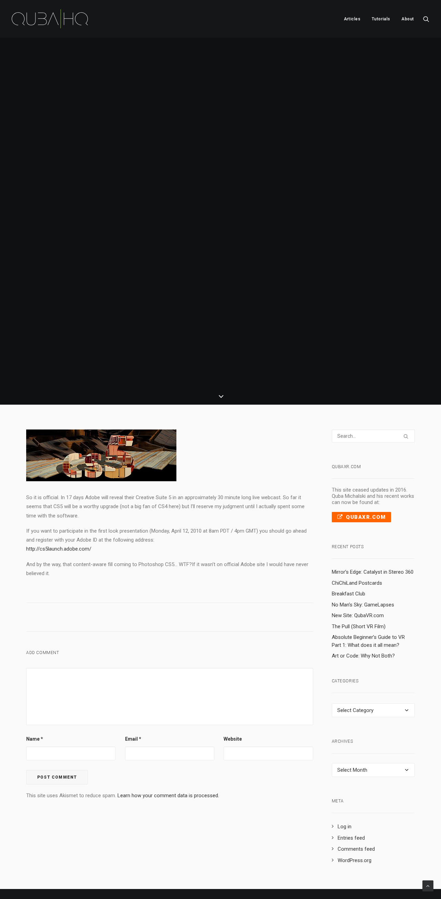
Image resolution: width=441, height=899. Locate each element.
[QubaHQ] (50, 18)
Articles (352, 19)
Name (34, 739)
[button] (426, 19)
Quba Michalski (283, 239)
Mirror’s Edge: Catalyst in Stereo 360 (372, 572)
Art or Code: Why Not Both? (363, 656)
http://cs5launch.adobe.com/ (58, 549)
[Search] (373, 436)
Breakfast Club (348, 594)
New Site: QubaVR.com (358, 615)
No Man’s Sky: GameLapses (363, 605)
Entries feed (351, 838)
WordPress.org (354, 860)
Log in (344, 826)
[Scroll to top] (427, 885)
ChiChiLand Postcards (357, 583)
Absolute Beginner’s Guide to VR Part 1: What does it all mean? (368, 641)
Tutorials (381, 19)
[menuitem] (352, 19)
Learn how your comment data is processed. (168, 795)
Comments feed (356, 849)
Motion (200, 239)
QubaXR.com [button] (366, 517)
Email (133, 739)
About (407, 19)
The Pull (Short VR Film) (359, 626)
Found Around (229, 239)
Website (233, 739)
